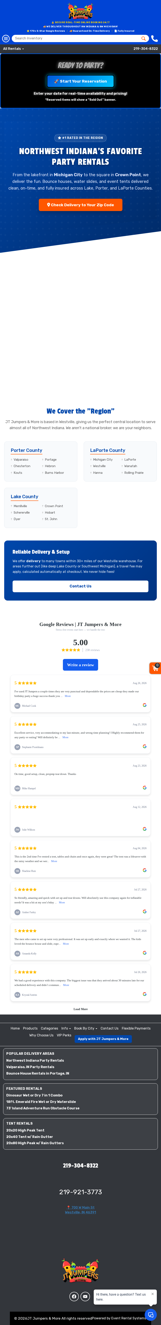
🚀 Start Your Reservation (80, 81)
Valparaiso (21, 459)
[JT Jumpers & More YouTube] (85, 1296)
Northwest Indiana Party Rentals (35, 1060)
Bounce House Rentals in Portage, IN (37, 1073)
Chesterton (22, 466)
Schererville (22, 512)
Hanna (98, 473)
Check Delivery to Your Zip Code (82, 204)
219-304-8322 (146, 49)
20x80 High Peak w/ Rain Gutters (35, 1143)
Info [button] (65, 1028)
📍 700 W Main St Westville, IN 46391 (80, 1210)
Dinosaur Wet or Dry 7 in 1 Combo (34, 1095)
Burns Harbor (54, 473)
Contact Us (81, 586)
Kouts (18, 473)
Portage (51, 459)
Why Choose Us (41, 1035)
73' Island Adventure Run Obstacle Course (42, 1108)
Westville (99, 466)
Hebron (50, 466)
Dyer (17, 519)
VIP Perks (64, 1035)
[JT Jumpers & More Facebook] (74, 1296)
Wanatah (130, 466)
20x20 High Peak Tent (25, 1130)
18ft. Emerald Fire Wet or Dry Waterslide (41, 1102)
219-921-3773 (80, 1192)
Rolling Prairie (134, 473)
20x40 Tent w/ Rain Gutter (29, 1137)
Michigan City (103, 459)
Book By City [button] (84, 1028)
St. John (51, 519)
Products (30, 1028)
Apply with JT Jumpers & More (103, 1039)
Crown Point (54, 506)
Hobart (50, 512)
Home (15, 1028)
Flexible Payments (136, 1028)
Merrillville (20, 506)
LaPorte (130, 459)
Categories (49, 1028)
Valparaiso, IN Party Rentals (30, 1067)
